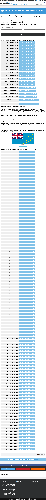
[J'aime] (39, 10)
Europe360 (18, 0)
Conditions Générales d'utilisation (18, 499)
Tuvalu (9, 459)
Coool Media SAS (17, 498)
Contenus (21, 4)
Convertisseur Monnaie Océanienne (31, 459)
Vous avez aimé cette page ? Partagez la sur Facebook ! (23, 465)
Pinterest (23, 468)
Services (26, 4)
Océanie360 (38, 0)
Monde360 (2, 0)
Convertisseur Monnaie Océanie (18, 459)
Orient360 (42, 0)
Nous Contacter (35, 499)
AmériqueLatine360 (25, 0)
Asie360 (10, 0)
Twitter (8, 468)
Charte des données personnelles (28, 499)
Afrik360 (6, 0)
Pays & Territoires (16, 4)
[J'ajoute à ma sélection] (41, 10)
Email (38, 468)
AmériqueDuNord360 (32, 0)
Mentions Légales (11, 499)
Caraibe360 (14, 0)
